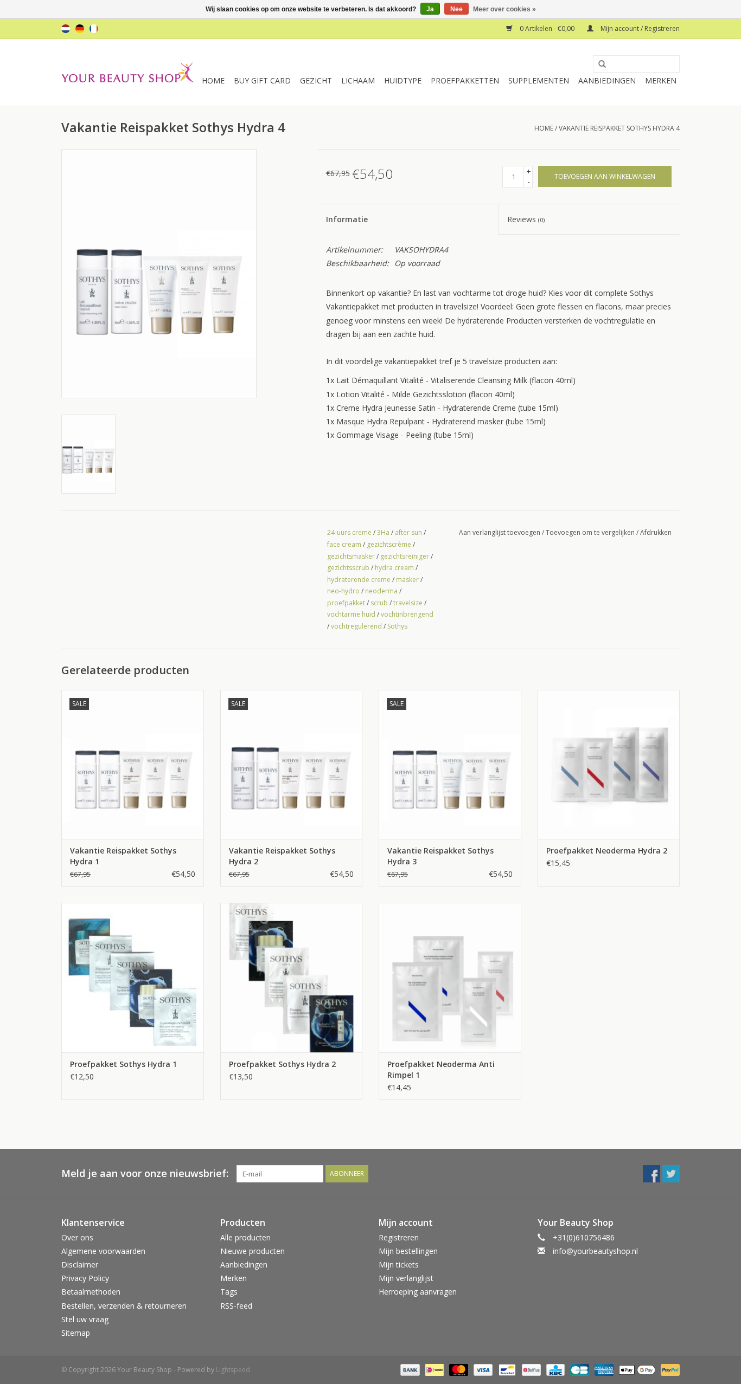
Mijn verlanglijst (406, 1278)
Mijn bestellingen (408, 1251)
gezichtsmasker (351, 556)
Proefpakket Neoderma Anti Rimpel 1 (441, 1069)
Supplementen (538, 80)
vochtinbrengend (407, 614)
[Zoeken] (598, 64)
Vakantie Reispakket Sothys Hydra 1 (123, 855)
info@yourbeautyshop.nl (595, 1251)
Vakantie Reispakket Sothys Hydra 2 (282, 855)
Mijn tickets (399, 1264)
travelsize (408, 602)
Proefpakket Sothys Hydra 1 (123, 1064)
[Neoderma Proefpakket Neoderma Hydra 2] (609, 764)
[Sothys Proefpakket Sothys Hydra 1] (132, 977)
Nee (456, 9)
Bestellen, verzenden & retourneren (124, 1306)
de (79, 28)
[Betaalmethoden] (409, 1369)
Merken (660, 80)
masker (407, 579)
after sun (408, 532)
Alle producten (245, 1237)
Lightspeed (233, 1369)
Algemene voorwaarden (103, 1251)
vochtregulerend (356, 626)
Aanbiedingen (607, 80)
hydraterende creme (359, 579)
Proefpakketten (465, 80)
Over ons (77, 1237)
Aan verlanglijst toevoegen (499, 532)
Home (213, 80)
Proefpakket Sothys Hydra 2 (282, 1064)
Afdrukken (656, 532)
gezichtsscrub (348, 567)
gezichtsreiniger (404, 556)
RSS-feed (236, 1306)
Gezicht (316, 80)
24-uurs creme (349, 532)
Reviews (526, 219)
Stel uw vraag (84, 1319)
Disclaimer (79, 1264)
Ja (430, 9)
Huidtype (402, 80)
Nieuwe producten (252, 1251)
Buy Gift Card (262, 80)
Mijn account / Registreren (639, 28)
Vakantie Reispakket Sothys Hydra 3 (440, 855)
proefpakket (346, 602)
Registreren (399, 1237)
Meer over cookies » (504, 9)
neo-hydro (343, 591)
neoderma (381, 591)
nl (65, 28)
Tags (229, 1291)
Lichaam (358, 80)
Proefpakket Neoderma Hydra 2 (606, 850)
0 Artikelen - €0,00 (547, 28)
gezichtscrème (389, 544)
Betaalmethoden (90, 1291)
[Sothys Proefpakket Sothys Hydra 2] (291, 977)
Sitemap (75, 1333)
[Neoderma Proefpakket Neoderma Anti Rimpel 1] (450, 977)
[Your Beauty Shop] (127, 72)
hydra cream (394, 567)
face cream (344, 544)
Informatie (347, 219)
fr (94, 28)
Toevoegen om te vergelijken (591, 532)
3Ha (383, 532)
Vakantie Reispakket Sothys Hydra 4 (619, 128)
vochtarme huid (351, 614)
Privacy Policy (85, 1278)
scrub (379, 602)
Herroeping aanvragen (418, 1291)
